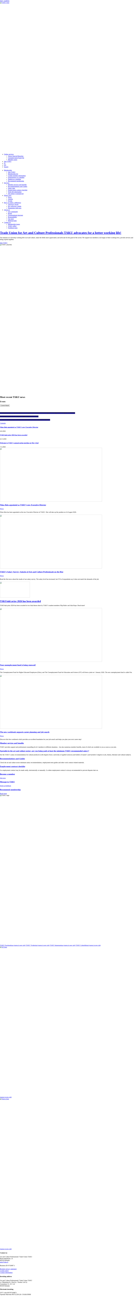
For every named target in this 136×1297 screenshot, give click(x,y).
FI (4, 163)
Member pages (12, 159)
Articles (10, 199)
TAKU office (12, 226)
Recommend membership (16, 181)
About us (7, 210)
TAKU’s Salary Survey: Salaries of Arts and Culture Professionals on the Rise (31, 572)
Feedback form (12, 228)
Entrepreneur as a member (16, 177)
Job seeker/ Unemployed (15, 193)
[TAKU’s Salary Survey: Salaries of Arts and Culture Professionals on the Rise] (51, 568)
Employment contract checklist (17, 190)
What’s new (7, 195)
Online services (9, 154)
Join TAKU (7, 161)
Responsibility (12, 217)
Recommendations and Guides (17, 186)
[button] (3, 423)
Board (10, 213)
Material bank (12, 221)
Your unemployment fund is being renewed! (18, 665)
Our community (13, 211)
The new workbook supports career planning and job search (24, 732)
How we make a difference (12, 203)
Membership (8, 170)
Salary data (11, 188)
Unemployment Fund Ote (16, 158)
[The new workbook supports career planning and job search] (51, 728)
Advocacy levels (13, 204)
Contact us (7, 222)
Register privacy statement (8, 1269)
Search (6, 167)
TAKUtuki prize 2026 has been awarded (13, 435)
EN (5, 165)
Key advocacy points (14, 206)
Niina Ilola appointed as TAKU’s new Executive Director (19, 427)
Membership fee (13, 174)
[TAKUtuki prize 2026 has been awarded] (15, 597)
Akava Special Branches (15, 156)
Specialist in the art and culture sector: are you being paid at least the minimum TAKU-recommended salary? (44, 751)
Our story (11, 219)
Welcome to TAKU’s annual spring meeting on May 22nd (19, 443)
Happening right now (14, 208)
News (10, 197)
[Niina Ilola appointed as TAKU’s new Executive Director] (51, 501)
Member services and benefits (17, 185)
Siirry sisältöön (4, 1)
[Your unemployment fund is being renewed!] (51, 661)
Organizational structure (15, 215)
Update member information (17, 175)
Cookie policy (4, 1271)
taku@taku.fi (4, 1262)
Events (10, 201)
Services (6, 183)
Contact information (6, 1272)
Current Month (5, 405)
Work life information (15, 192)
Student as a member (14, 179)
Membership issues (14, 224)
